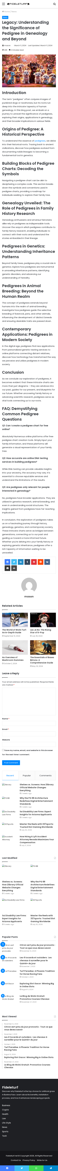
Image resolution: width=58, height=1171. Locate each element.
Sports (5, 1131)
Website (6, 739)
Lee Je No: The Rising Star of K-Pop (40, 631)
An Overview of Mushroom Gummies (13, 658)
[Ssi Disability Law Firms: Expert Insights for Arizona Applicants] (10, 815)
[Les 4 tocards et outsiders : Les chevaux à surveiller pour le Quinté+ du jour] (10, 961)
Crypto (5, 1109)
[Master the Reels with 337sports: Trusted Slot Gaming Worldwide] (10, 828)
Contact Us (16, 1160)
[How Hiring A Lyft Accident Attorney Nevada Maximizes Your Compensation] (10, 840)
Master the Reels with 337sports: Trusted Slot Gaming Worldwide (37, 825)
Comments (45, 775)
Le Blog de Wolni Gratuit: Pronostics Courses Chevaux (34, 997)
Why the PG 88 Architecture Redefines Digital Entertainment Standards (36, 801)
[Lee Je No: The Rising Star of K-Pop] (43, 620)
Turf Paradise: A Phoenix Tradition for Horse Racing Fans (37, 972)
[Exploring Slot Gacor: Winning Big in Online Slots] (10, 987)
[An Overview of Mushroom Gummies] (15, 647)
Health (5, 1114)
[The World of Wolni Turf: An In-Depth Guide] (15, 620)
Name (5, 718)
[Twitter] (14, 562)
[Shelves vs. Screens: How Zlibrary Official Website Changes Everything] (10, 788)
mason (7, 45)
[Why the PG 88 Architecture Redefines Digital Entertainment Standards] (10, 802)
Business (6, 1105)
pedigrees (39, 140)
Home (7, 11)
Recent (10, 775)
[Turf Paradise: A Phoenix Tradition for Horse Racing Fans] (10, 975)
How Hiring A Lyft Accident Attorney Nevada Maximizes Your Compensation (37, 839)
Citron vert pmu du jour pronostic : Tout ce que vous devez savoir (37, 946)
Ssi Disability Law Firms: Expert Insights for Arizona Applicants (36, 813)
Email (5, 729)
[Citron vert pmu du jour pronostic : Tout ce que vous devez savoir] (10, 949)
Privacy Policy (29, 1160)
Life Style (6, 1123)
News (14, 11)
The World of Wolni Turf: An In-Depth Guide (14, 631)
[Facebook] (7, 562)
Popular (27, 775)
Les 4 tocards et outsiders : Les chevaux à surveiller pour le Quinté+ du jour (36, 960)
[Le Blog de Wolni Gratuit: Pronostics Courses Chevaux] (10, 1000)
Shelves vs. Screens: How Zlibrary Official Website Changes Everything (36, 787)
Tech (4, 1136)
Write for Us (42, 1160)
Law (4, 1118)
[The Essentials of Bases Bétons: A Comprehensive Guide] (43, 647)
